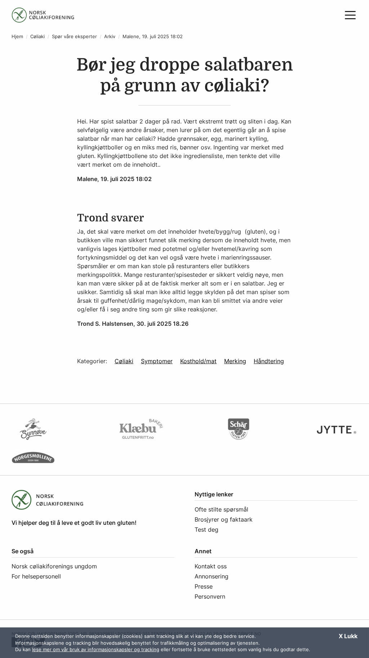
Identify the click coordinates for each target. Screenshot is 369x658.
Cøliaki (37, 36)
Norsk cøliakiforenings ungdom (54, 566)
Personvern (210, 596)
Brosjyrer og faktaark (224, 519)
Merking (235, 361)
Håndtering (269, 361)
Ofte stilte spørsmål (221, 509)
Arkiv (109, 36)
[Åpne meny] (350, 15)
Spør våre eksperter (74, 36)
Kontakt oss (211, 566)
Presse (204, 586)
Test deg (206, 529)
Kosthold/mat (198, 361)
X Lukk (348, 636)
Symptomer (157, 361)
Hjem (17, 36)
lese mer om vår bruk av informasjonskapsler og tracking (95, 649)
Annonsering (211, 576)
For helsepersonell (36, 576)
